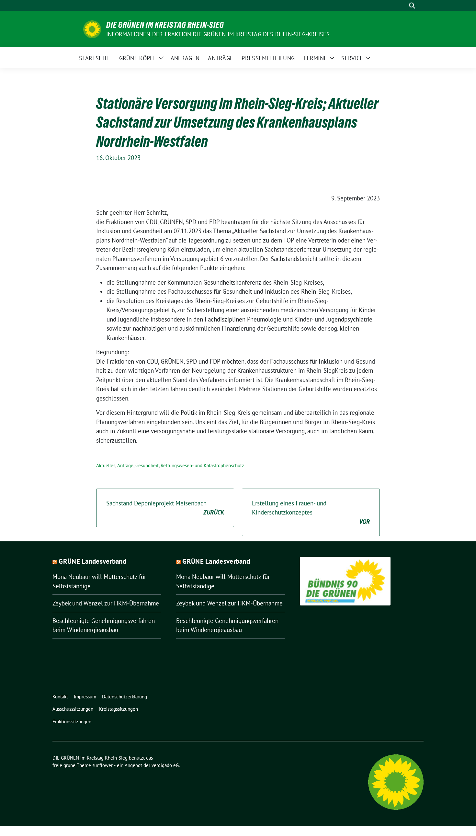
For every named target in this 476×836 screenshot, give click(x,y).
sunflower (102, 765)
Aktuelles (105, 465)
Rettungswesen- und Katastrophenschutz (202, 465)
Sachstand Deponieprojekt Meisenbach (165, 507)
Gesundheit (147, 465)
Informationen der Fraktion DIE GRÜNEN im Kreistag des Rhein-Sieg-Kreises (218, 34)
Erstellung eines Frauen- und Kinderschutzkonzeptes (311, 512)
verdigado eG (165, 765)
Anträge (125, 465)
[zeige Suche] (412, 5)
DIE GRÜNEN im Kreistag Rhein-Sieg (165, 25)
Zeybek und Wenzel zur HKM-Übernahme (105, 603)
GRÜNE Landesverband (92, 561)
